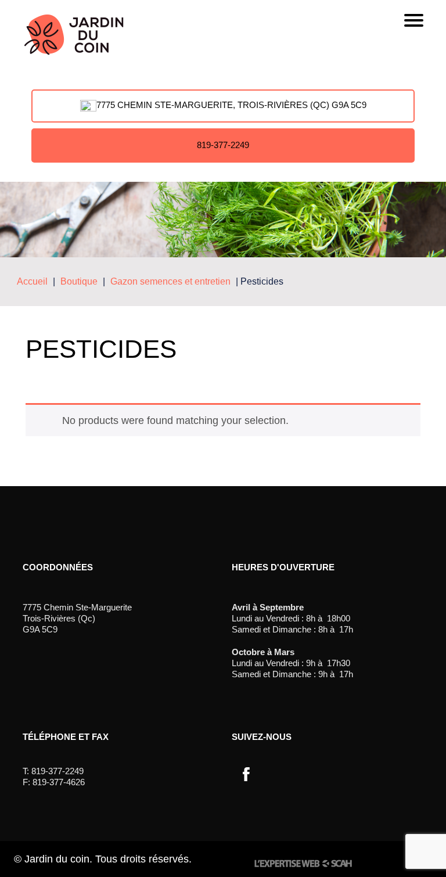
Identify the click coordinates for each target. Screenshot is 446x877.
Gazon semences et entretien (170, 281)
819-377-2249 (223, 145)
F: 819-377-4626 (54, 782)
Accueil (32, 281)
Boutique (79, 281)
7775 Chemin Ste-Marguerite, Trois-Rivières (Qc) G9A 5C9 (231, 105)
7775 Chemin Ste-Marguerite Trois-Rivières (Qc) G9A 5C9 (77, 618)
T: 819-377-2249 (53, 771)
